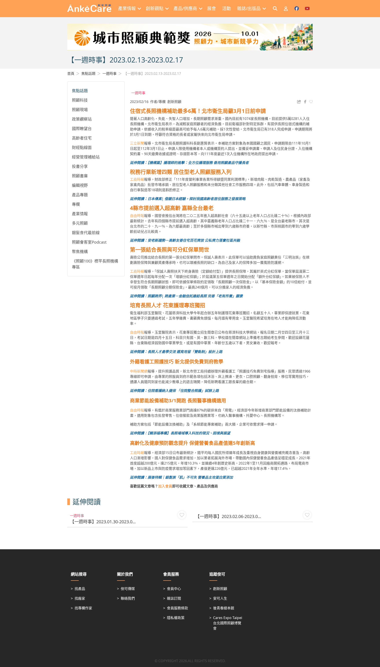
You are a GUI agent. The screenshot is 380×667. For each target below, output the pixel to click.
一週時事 (109, 73)
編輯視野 (80, 185)
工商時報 (137, 179)
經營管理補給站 (86, 157)
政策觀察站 (82, 119)
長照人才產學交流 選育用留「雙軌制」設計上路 (185, 351)
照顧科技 (80, 100)
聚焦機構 (80, 251)
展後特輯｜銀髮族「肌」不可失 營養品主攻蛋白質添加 (190, 477)
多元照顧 (80, 223)
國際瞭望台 (82, 128)
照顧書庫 (80, 175)
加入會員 (165, 486)
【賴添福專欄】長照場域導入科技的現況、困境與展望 (189, 433)
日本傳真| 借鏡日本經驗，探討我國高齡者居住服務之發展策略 (196, 198)
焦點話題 (88, 73)
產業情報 (80, 213)
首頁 (70, 73)
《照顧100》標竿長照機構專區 (95, 264)
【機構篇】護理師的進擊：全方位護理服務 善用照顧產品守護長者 (198, 162)
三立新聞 (137, 143)
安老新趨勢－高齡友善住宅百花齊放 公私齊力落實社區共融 (194, 240)
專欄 (76, 204)
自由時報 (137, 215)
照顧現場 (80, 109)
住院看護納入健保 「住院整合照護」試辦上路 (183, 390)
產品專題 (80, 194)
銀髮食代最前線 (86, 232)
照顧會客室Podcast (89, 242)
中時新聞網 (139, 371)
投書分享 (80, 166)
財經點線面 (82, 147)
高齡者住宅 (82, 138)
